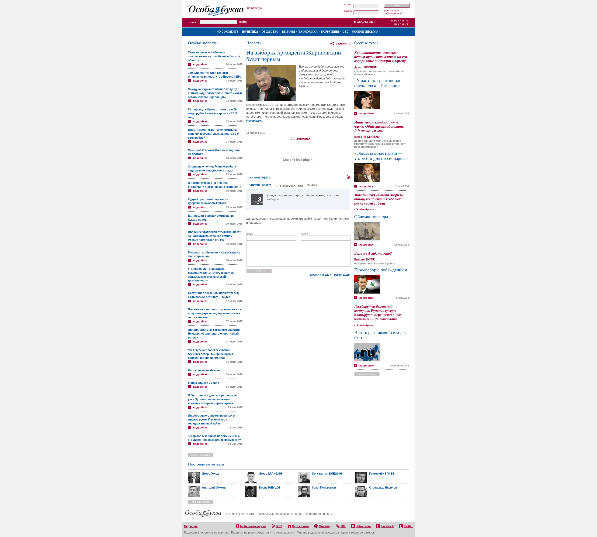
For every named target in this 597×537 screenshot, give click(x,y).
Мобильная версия (253, 526)
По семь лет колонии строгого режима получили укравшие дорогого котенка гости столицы (214, 313)
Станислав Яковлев (383, 487)
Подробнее (200, 64)
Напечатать (304, 138)
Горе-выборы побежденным (380, 269)
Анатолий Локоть (214, 487)
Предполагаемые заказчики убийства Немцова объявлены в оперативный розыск (214, 333)
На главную (254, 8)
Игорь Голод (210, 473)
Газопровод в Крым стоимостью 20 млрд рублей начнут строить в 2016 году (213, 113)
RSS (279, 526)
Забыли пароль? (393, 13)
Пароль (348, 11)
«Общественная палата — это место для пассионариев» (381, 156)
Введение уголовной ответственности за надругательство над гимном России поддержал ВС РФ (214, 236)
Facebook (387, 526)
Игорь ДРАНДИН (270, 473)
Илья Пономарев (324, 487)
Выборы (288, 31)
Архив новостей (200, 455)
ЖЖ (343, 526)
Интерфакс (254, 120)
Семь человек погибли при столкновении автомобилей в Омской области (214, 56)
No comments (227, 31)
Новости (254, 43)
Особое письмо (365, 31)
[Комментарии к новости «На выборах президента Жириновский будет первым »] (348, 177)
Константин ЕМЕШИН (327, 473)
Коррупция (330, 31)
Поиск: (193, 22)
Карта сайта (300, 526)
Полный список (367, 374)
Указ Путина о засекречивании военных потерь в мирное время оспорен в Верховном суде (210, 354)
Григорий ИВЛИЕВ (382, 473)
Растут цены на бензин (204, 370)
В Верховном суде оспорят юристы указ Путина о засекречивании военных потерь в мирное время (212, 399)
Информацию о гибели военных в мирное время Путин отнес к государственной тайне (211, 419)
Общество (270, 31)
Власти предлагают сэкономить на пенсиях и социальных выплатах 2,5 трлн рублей (213, 133)
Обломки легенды (371, 216)
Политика (250, 31)
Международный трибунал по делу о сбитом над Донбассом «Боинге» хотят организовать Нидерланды (215, 93)
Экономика (308, 31)
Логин (347, 4)
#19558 (312, 185)
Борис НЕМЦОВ (270, 487)
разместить (343, 43)
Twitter (408, 526)
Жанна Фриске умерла (203, 383)
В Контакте (363, 526)
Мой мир (324, 526)
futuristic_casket (260, 185)
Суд (345, 31)
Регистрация (391, 10)
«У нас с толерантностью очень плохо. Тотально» (377, 83)
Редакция (191, 526)
